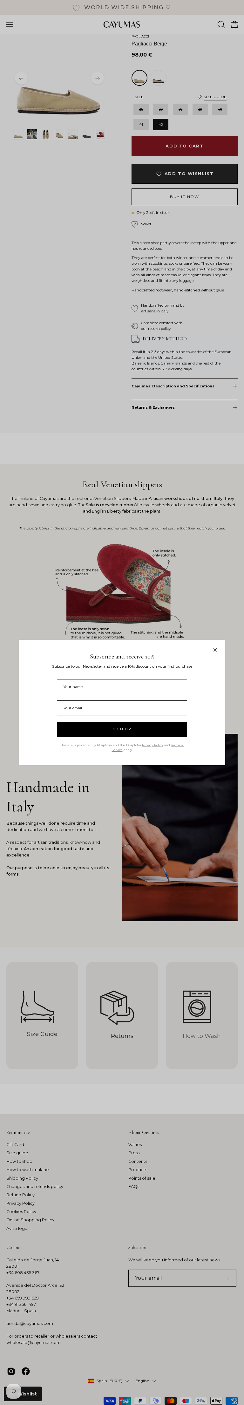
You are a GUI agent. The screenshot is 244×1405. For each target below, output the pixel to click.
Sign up (122, 729)
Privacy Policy (152, 745)
